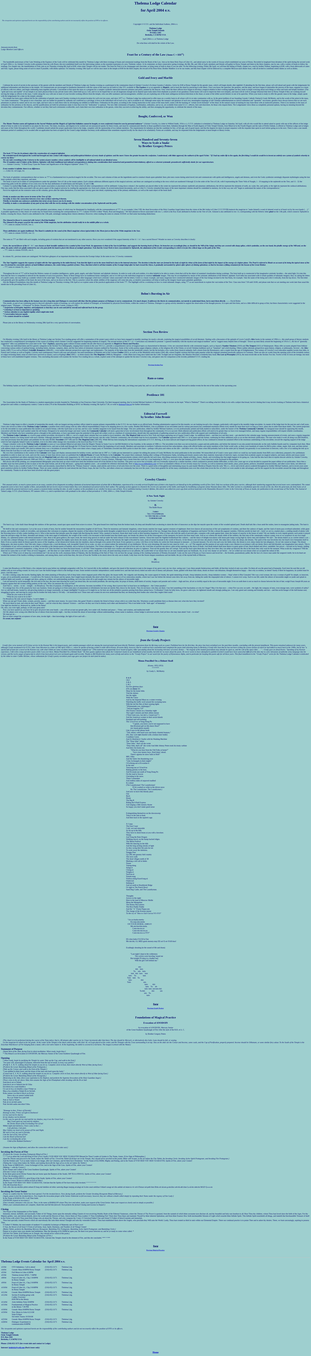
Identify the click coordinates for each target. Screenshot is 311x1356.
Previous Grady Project (155, 1008)
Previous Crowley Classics (156, 631)
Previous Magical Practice (155, 1250)
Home (156, 1352)
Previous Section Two (155, 365)
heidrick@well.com (17, 1348)
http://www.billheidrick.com (145, 464)
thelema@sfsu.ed (125, 404)
